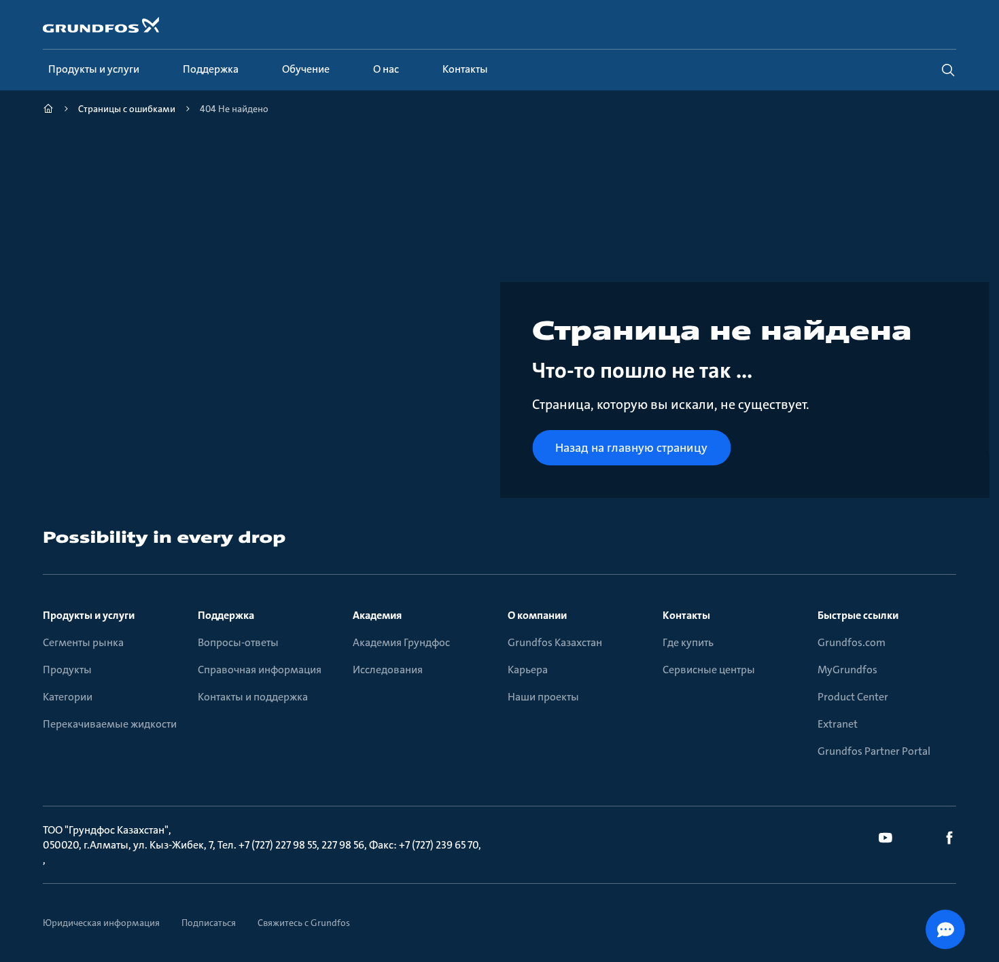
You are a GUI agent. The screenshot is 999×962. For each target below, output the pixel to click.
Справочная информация (259, 669)
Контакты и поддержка (253, 697)
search (948, 70)
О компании (537, 615)
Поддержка (226, 615)
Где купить (688, 642)
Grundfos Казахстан (555, 642)
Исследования (388, 669)
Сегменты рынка (83, 642)
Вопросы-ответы (238, 642)
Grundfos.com (852, 642)
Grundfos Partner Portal (874, 751)
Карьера (528, 669)
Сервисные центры (709, 669)
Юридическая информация (101, 922)
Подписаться (208, 922)
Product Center (853, 697)
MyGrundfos (847, 669)
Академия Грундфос (401, 642)
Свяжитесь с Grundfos (304, 922)
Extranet (838, 724)
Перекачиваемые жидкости (110, 724)
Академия (377, 615)
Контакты (686, 615)
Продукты (67, 669)
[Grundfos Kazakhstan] (48, 110)
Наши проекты (543, 697)
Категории (67, 697)
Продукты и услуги (89, 615)
